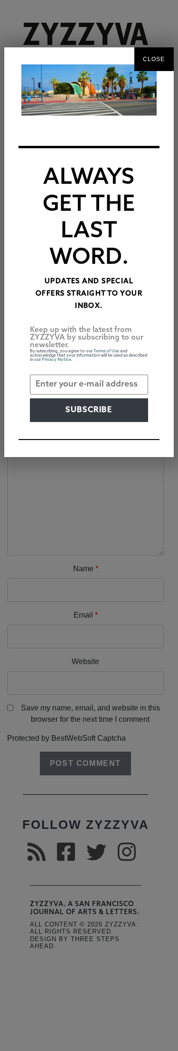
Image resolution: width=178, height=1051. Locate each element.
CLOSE (154, 59)
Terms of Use (106, 351)
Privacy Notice (56, 360)
